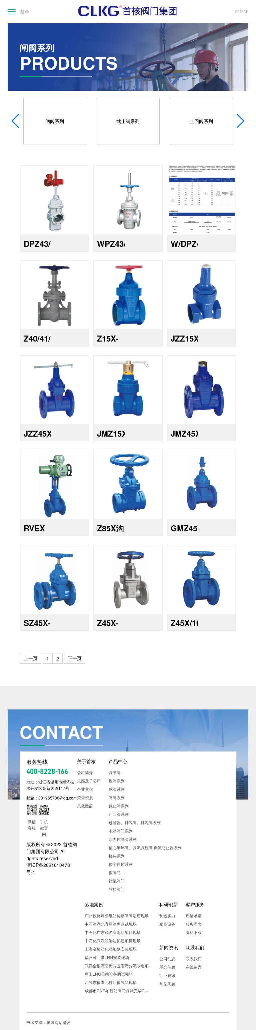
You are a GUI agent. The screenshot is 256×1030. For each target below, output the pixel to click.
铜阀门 (115, 872)
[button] (240, 121)
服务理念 (194, 924)
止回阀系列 (119, 814)
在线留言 (194, 967)
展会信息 (167, 967)
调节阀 (115, 772)
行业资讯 (167, 975)
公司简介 (85, 772)
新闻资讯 (168, 947)
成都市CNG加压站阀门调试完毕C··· (116, 990)
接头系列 (117, 856)
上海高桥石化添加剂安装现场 (111, 949)
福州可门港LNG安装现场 (107, 957)
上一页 (31, 658)
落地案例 (94, 904)
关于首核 (86, 761)
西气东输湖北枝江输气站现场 (111, 982)
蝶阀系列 (117, 781)
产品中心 (118, 761)
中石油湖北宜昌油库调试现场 (111, 924)
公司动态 (167, 958)
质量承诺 (194, 915)
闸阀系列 (117, 797)
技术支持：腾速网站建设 (48, 1022)
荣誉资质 (85, 797)
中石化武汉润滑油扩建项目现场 (113, 940)
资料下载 (194, 932)
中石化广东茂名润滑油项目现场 (113, 932)
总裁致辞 (85, 806)
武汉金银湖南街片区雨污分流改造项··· (118, 965)
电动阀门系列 (121, 831)
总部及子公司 (89, 781)
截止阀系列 (119, 806)
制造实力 (167, 915)
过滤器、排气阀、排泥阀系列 (135, 822)
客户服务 (195, 904)
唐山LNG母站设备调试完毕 (109, 974)
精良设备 (167, 924)
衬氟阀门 (117, 881)
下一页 (75, 658)
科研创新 (168, 904)
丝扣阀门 (117, 889)
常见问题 (167, 983)
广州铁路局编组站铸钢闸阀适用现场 (117, 915)
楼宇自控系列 (121, 864)
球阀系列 (117, 789)
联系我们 (195, 947)
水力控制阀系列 (123, 839)
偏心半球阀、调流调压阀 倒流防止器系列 (145, 847)
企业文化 (85, 789)
